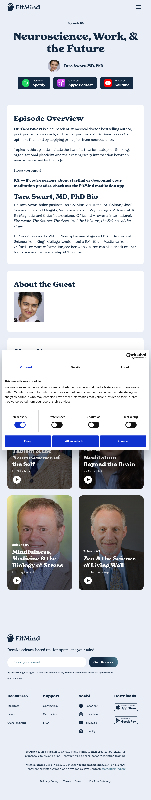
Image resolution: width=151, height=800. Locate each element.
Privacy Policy (49, 781)
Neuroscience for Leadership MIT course (48, 252)
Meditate (13, 706)
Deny (27, 441)
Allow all (123, 441)
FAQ (46, 722)
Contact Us (50, 706)
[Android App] (126, 721)
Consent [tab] (26, 367)
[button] (139, 7)
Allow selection (75, 441)
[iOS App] (126, 708)
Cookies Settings (100, 781)
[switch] (57, 425)
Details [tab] (75, 367)
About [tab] (125, 367)
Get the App (50, 714)
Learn (11, 714)
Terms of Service (73, 781)
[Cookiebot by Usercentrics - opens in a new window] (129, 356)
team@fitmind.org (114, 769)
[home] (23, 7)
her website (81, 247)
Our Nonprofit (16, 722)
